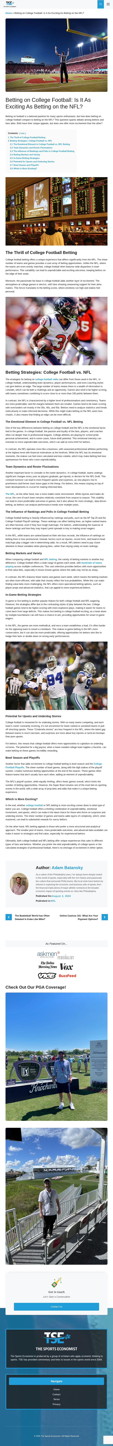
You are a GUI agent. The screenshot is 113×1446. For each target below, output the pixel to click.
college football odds (46, 379)
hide (22, 133)
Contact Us (56, 1306)
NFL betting (50, 559)
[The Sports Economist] (9, 4)
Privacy (56, 1404)
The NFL (10, 494)
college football (34, 805)
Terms (56, 1399)
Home (9, 13)
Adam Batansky (67, 867)
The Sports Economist (50, 1436)
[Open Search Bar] (100, 4)
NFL (53, 901)
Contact (56, 1394)
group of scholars (61, 1356)
